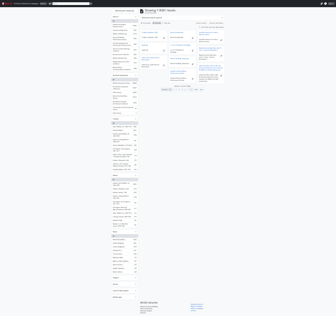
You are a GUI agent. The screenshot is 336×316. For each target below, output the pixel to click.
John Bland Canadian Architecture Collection (125, 103)
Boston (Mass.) (125, 272)
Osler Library (125, 92)
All (113, 21)
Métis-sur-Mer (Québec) (125, 261)
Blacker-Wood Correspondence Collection (125, 68)
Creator (116, 119)
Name (115, 175)
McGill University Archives (125, 83)
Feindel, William (125, 130)
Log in (331, 3)
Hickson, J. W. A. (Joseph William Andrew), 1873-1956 (125, 165)
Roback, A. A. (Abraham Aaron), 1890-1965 (125, 225)
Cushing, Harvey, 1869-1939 (125, 217)
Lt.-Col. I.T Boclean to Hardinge (180, 45)
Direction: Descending (216, 23)
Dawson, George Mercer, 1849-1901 (125, 141)
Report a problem (196, 306)
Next (201, 90)
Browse (43, 3)
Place (115, 232)
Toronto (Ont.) (125, 254)
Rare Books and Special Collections (125, 88)
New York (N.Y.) (125, 265)
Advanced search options (152, 17)
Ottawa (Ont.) (125, 250)
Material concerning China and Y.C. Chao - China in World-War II (210, 49)
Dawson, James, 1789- (125, 192)
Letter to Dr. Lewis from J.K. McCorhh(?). (151, 59)
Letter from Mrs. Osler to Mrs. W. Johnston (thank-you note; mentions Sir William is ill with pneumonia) (211, 68)
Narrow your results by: (124, 10)
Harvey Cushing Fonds (125, 30)
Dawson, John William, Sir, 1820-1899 (125, 135)
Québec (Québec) (125, 268)
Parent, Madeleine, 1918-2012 (125, 145)
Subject (116, 277)
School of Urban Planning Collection (125, 50)
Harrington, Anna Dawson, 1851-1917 (125, 150)
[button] (322, 4)
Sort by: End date (201, 23)
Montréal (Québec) (125, 240)
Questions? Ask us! (197, 304)
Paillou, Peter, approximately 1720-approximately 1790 (125, 156)
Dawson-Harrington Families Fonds (125, 26)
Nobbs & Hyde (125, 220)
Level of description (121, 290)
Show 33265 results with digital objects (212, 27)
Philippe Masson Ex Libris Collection (125, 63)
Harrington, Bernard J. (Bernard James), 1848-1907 (125, 208)
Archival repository (120, 75)
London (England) (125, 247)
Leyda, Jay (145, 45)
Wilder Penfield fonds (125, 34)
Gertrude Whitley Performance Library (125, 38)
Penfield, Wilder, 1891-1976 (125, 170)
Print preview (147, 23)
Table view (167, 23)
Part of (115, 17)
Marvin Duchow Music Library (125, 97)
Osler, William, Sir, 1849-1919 (125, 127)
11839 (196, 90)
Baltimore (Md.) (125, 258)
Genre (115, 284)
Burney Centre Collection (125, 55)
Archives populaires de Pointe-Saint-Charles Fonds (125, 44)
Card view (158, 23)
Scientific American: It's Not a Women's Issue (208, 33)
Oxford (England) (125, 243)
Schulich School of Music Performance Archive (178, 72)
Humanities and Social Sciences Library (125, 108)
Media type (117, 297)
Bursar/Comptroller (176, 32)
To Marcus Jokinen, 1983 (150, 32)
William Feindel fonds (125, 58)
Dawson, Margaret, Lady (125, 160)
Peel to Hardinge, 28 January (179, 59)
